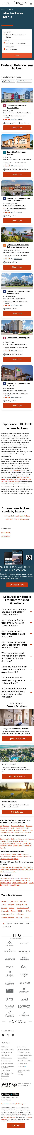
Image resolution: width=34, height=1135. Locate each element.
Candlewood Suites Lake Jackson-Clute (17, 107)
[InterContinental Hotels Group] (6, 3)
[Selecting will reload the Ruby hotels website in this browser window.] (24, 967)
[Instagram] (13, 1035)
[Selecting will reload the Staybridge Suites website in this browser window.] (24, 1007)
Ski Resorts (17, 830)
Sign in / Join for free (22, 3)
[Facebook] (3, 1035)
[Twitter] (8, 1035)
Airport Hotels (28, 830)
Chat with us (5, 1055)
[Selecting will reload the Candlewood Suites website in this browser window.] (24, 1015)
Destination (7, 32)
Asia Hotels (15, 878)
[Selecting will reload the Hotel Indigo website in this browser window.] (24, 959)
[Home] (3, 923)
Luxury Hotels (17, 867)
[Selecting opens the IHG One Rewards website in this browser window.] (17, 1021)
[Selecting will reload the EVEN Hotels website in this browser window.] (24, 983)
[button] (31, 3)
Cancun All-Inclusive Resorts (17, 841)
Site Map (20, 1074)
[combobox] (8, 80)
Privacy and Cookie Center (24, 1071)
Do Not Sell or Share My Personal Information (7, 1074)
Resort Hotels (5, 833)
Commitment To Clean (25, 1061)
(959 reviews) (18, 305)
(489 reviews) (18, 119)
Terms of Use (5, 1070)
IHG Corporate (22, 1063)
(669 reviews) (18, 166)
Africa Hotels (14, 885)
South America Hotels (19, 883)
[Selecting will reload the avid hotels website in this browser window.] (24, 999)
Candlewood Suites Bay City (18, 338)
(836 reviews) (18, 258)
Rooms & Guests (9, 47)
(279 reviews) (18, 351)
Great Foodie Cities (17, 826)
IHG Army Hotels (6, 1058)
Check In (6, 40)
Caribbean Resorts (17, 839)
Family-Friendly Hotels (8, 854)
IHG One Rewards (16, 470)
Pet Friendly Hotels (17, 870)
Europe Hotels (5, 878)
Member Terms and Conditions (7, 1067)
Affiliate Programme (24, 1052)
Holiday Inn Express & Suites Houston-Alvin (18, 292)
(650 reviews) (18, 397)
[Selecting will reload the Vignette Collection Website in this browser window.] (24, 951)
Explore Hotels (22, 1047)
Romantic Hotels (6, 830)
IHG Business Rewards (25, 1055)
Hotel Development (24, 1049)
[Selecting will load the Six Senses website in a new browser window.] (9, 943)
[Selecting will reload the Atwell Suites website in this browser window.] (9, 1007)
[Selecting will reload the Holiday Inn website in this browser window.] (24, 991)
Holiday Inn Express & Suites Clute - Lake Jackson (18, 200)
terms (19, 1114)
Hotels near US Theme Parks (22, 856)
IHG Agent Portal (6, 1052)
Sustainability (5, 1061)
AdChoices (21, 1066)
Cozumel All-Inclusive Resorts (10, 843)
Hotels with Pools (22, 828)
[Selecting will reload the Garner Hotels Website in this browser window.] (9, 999)
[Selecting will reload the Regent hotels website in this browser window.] (24, 943)
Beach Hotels (5, 839)
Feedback (4, 1079)
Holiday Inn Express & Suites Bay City (18, 384)
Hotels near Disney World (9, 859)
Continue (16, 1126)
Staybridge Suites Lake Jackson (16, 153)
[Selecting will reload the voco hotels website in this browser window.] (9, 967)
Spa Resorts (15, 833)
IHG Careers (5, 1047)
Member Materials (7, 1063)
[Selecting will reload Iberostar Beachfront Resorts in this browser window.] (9, 983)
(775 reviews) (18, 212)
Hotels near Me (5, 867)
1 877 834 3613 (24, 1085)
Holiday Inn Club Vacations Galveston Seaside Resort (18, 246)
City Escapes (4, 826)
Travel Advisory (22, 1058)
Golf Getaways (25, 833)
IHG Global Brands (7, 1049)
